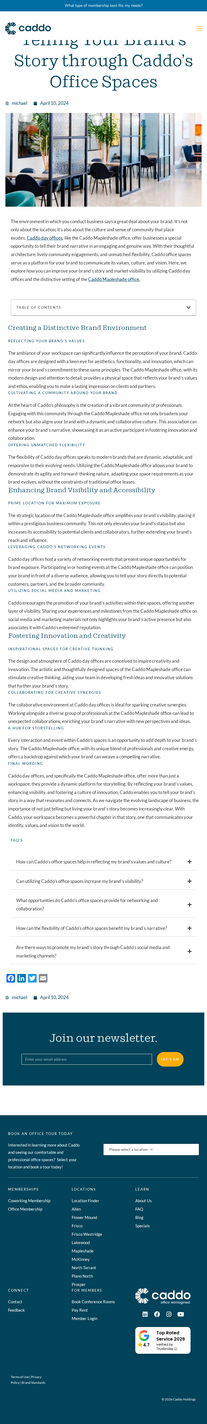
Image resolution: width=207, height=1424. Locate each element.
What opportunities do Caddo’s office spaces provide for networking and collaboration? (87, 904)
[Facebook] (157, 1314)
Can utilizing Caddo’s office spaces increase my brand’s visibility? (79, 881)
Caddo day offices (45, 238)
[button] (189, 307)
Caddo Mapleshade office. (114, 279)
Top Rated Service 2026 (170, 1336)
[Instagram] (169, 1314)
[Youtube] (181, 1314)
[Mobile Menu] (199, 28)
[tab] (103, 862)
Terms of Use (20, 1377)
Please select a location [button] (128, 1149)
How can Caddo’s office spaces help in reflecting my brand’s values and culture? (93, 862)
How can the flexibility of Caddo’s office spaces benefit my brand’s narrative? (91, 928)
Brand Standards (33, 1383)
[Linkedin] (145, 1314)
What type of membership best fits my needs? (104, 5)
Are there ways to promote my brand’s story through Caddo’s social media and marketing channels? (93, 951)
